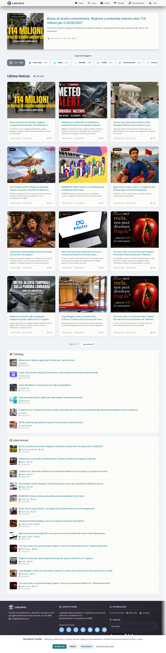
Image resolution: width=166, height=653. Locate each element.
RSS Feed (40, 76)
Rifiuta (73, 646)
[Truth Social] (104, 629)
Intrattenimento (138, 3)
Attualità (121, 3)
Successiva (88, 344)
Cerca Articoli (118, 613)
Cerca (94, 3)
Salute (106, 3)
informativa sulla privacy (105, 646)
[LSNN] (97, 629)
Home (81, 3)
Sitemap (146, 613)
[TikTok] (83, 629)
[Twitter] (75, 629)
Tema (155, 3)
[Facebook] (61, 629)
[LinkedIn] (90, 629)
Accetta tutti (59, 646)
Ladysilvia (20, 607)
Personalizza (86, 646)
